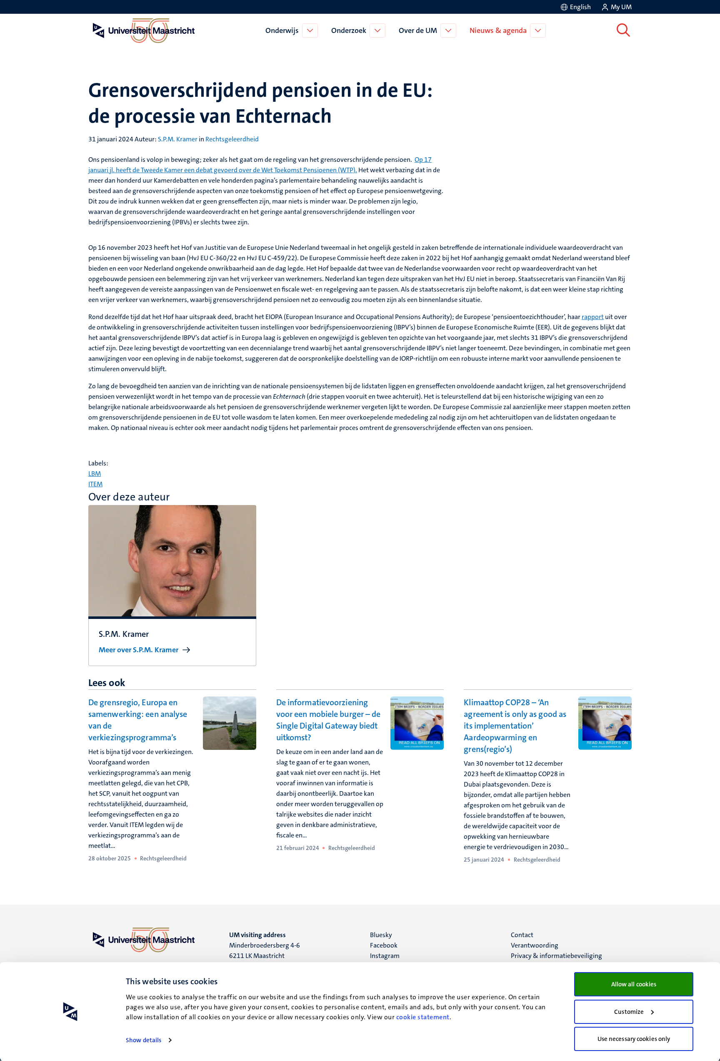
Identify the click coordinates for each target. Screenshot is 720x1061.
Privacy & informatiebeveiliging (556, 955)
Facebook (384, 945)
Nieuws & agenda (498, 30)
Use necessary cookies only (634, 1039)
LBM (94, 473)
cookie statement (423, 1017)
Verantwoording (534, 945)
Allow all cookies (634, 984)
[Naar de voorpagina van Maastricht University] (142, 30)
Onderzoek (348, 30)
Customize (629, 1012)
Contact (522, 934)
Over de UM (418, 30)
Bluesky (381, 934)
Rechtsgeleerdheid (232, 139)
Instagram (385, 955)
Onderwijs (282, 30)
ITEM (95, 484)
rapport (593, 316)
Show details (143, 1040)
